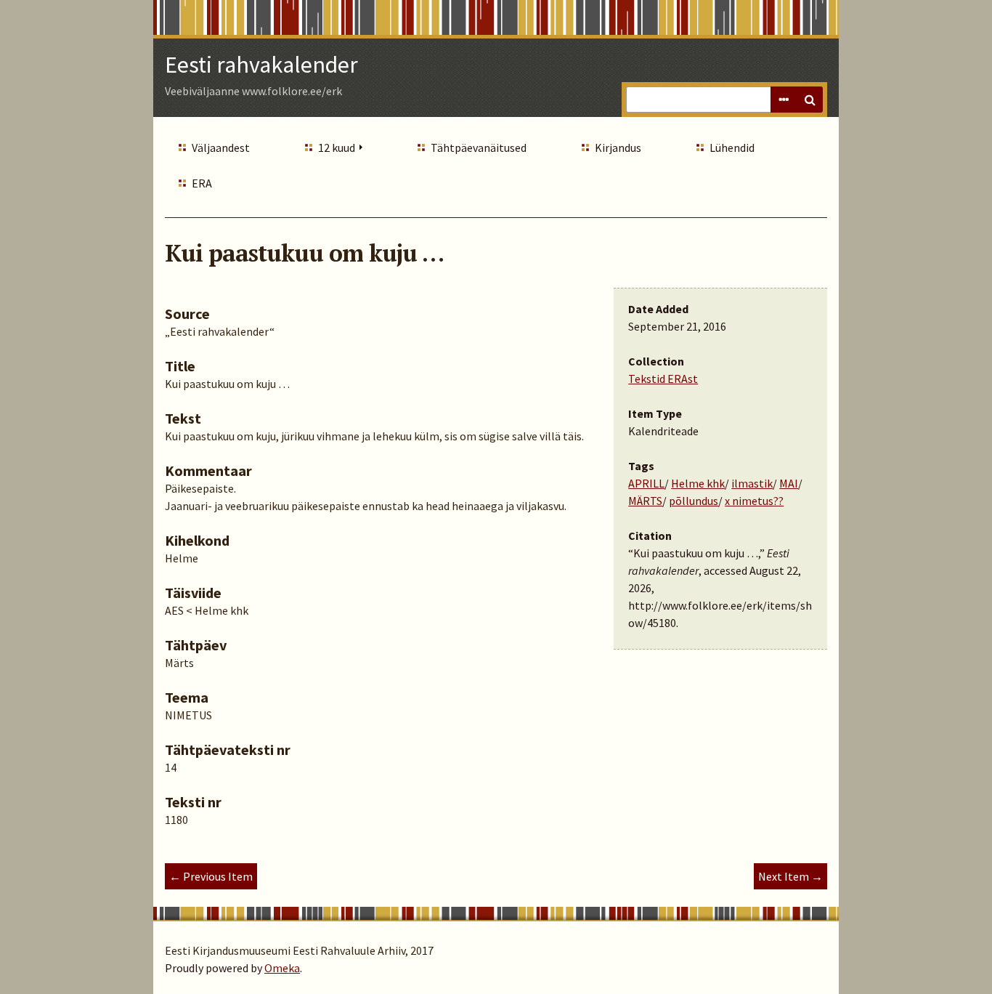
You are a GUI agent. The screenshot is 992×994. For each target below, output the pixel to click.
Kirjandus (618, 147)
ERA (202, 183)
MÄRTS (645, 500)
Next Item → (790, 876)
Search (810, 99)
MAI (788, 483)
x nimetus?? (754, 500)
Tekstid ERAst (663, 378)
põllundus (693, 500)
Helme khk (698, 483)
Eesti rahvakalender (261, 64)
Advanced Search (784, 99)
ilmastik (752, 483)
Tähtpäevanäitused (479, 147)
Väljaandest (221, 147)
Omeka (282, 968)
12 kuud (336, 147)
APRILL (646, 483)
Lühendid (732, 147)
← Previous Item (211, 876)
